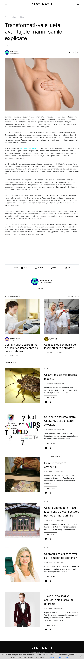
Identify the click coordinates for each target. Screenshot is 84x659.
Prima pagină (10, 17)
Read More (50, 397)
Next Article (72, 296)
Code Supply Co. (50, 653)
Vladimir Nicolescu (15, 338)
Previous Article (13, 296)
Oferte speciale (56, 456)
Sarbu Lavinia (14, 51)
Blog (22, 17)
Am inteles (63, 657)
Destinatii (42, 4)
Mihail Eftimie (53, 338)
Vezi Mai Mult (51, 657)
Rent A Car (48, 352)
